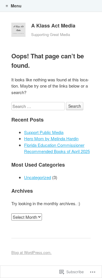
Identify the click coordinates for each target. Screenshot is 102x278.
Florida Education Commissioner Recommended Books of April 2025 (57, 148)
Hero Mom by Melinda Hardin (51, 138)
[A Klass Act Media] (18, 31)
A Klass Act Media (53, 25)
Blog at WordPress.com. (31, 252)
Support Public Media (43, 132)
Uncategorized (37, 177)
